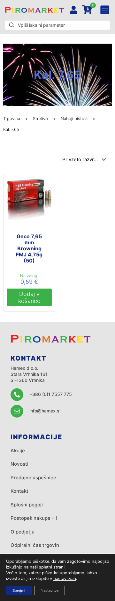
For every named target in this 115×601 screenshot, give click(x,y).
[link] (34, 10)
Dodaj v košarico (29, 297)
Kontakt (19, 491)
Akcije (18, 450)
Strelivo (40, 118)
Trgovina (11, 118)
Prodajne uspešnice (33, 478)
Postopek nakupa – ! (34, 518)
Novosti (19, 464)
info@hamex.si (44, 410)
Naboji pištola (74, 118)
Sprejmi (18, 590)
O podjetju (22, 532)
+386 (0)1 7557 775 (50, 394)
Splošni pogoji (27, 505)
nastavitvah (64, 579)
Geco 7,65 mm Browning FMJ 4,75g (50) (29, 248)
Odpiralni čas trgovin (35, 545)
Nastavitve (49, 590)
